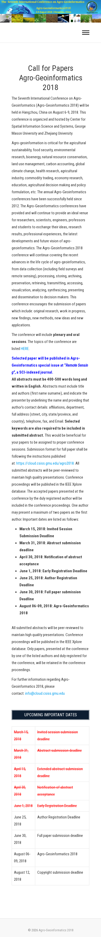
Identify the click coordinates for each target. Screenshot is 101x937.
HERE (25, 348)
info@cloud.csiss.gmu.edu (45, 693)
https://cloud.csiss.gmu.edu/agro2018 (45, 463)
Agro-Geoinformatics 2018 (56, 930)
